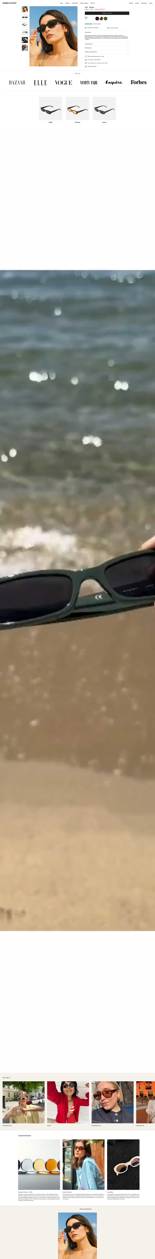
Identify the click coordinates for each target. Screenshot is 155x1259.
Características (89, 44)
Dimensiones (88, 48)
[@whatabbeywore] (113, 1102)
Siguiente (138, 1164)
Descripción (88, 32)
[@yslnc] (68, 1102)
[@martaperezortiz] (24, 1102)
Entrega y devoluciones (91, 51)
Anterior (29, 36)
